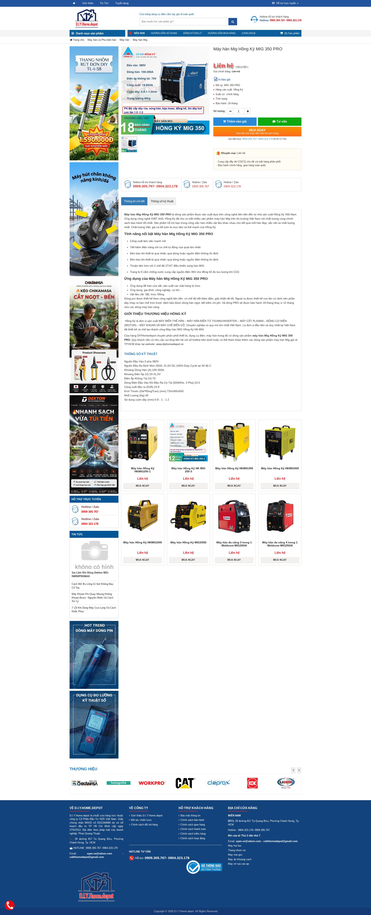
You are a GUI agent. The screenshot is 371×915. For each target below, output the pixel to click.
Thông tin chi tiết (134, 201)
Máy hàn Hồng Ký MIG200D (188, 542)
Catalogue (249, 33)
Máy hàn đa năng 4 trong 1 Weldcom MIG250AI (280, 544)
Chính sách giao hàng (192, 824)
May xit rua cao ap (238, 863)
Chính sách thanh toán (193, 829)
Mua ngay (257, 132)
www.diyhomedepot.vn (170, 344)
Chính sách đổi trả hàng (144, 824)
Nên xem (139, 33)
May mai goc (235, 854)
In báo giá (224, 79)
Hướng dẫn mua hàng (222, 33)
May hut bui (234, 845)
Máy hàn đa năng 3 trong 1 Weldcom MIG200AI (234, 544)
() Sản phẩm (292, 33)
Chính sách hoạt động (192, 838)
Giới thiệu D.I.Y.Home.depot (147, 815)
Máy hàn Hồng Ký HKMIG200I (142, 542)
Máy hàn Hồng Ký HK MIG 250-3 (188, 470)
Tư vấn (282, 121)
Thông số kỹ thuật (162, 201)
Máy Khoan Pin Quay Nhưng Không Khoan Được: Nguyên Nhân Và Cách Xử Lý (92, 598)
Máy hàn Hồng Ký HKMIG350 (234, 468)
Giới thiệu (87, 3)
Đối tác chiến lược (141, 820)
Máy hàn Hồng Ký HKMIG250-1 (142, 470)
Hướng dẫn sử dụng (164, 33)
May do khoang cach (239, 859)
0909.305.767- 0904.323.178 (257, 139)
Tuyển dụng (121, 3)
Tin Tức (104, 3)
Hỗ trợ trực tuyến (286, 3)
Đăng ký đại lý (192, 33)
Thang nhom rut (237, 850)
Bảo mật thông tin (190, 815)
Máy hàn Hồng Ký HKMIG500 (280, 468)
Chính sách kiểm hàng (193, 833)
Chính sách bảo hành (192, 820)
